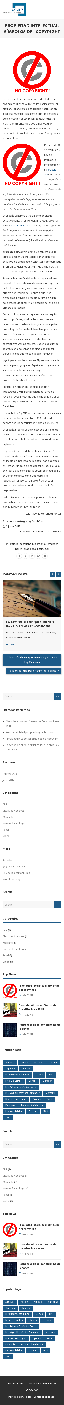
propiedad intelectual (36, 549)
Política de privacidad (19, 1397)
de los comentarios (16, 873)
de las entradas (14, 867)
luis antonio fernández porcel (21, 1087)
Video (6, 836)
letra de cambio (14, 1081)
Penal (6, 830)
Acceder (7, 860)
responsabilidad (14, 1111)
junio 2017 (8, 780)
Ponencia (10, 1105)
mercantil (50, 1093)
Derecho (26, 1069)
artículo (14, 544)
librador (47, 1081)
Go (57, 696)
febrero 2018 (10, 774)
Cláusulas (53, 1063)
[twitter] (25, 556)
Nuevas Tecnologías (49, 532)
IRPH (51, 1075)
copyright (25, 544)
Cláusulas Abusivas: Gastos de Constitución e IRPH (38, 1007)
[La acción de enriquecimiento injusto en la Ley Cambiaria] (32, 598)
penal (50, 1099)
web (7, 1117)
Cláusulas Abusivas (13, 811)
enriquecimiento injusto (17, 1075)
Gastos (39, 1075)
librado (33, 1081)
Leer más (11, 644)
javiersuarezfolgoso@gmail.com (24, 521)
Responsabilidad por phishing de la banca (33, 671)
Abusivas (10, 1063)
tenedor (33, 1111)
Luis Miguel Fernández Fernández (22, 1093)
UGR (45, 1111)
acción (24, 1063)
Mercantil (31, 532)
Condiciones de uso (44, 1397)
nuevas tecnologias (15, 1099)
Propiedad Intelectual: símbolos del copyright (32, 739)
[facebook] (19, 556)
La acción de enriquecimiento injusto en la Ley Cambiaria (30, 624)
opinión (37, 1099)
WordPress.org (11, 879)
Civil (22, 532)
